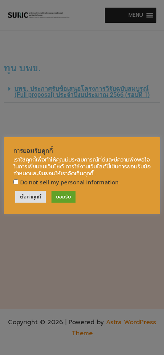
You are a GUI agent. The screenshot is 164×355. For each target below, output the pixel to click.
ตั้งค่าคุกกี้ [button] (30, 196)
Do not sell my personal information (69, 182)
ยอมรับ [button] (63, 196)
